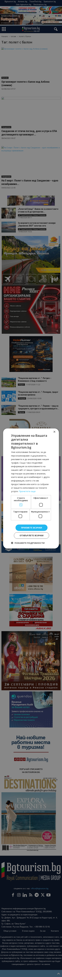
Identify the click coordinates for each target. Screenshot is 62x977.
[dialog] (31, 488)
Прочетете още (27, 491)
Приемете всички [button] (31, 527)
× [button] (54, 432)
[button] (28, 543)
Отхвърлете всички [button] (32, 535)
